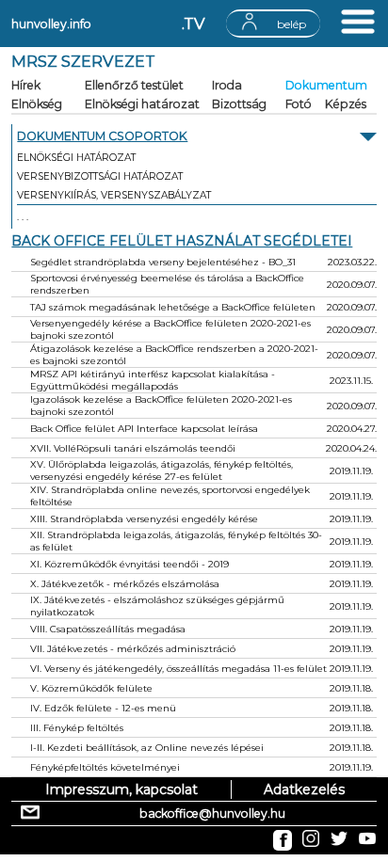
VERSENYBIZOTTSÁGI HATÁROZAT (100, 176)
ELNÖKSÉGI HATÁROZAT (76, 157)
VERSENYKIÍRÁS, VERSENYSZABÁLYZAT (114, 195)
